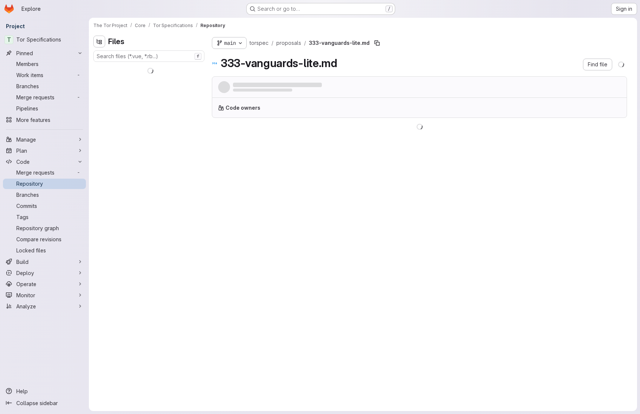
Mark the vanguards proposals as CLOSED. (288, 85)
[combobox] (148, 56)
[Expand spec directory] (99, 128)
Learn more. (435, 110)
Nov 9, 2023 (304, 92)
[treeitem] (149, 69)
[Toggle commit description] (351, 85)
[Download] (613, 136)
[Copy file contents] (586, 136)
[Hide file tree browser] (99, 41)
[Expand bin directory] (99, 81)
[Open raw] (598, 136)
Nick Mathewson (251, 92)
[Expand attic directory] (99, 69)
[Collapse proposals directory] (99, 104)
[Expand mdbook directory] (99, 93)
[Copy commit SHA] (585, 89)
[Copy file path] (377, 43)
